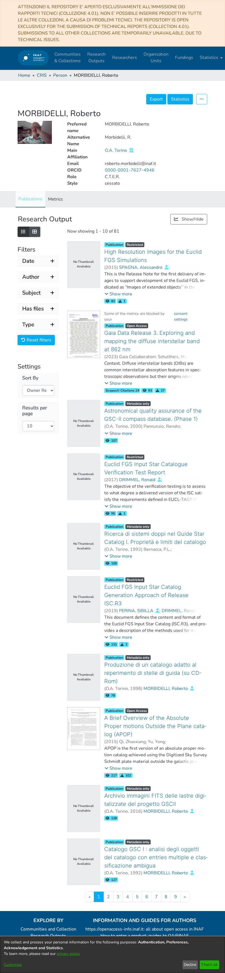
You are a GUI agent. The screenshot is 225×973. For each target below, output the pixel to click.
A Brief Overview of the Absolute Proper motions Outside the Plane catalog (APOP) (155, 726)
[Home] (33, 58)
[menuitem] (211, 58)
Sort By (30, 378)
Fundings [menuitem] (184, 58)
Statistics (180, 99)
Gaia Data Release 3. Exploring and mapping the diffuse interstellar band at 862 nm (152, 341)
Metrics (55, 199)
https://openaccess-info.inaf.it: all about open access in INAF (144, 929)
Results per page (34, 410)
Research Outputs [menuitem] (96, 57)
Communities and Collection (48, 929)
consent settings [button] (181, 316)
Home (24, 75)
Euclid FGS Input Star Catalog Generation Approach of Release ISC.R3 (146, 595)
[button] (118, 294)
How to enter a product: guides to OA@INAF (144, 936)
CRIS (42, 75)
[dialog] (112, 955)
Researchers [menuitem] (124, 58)
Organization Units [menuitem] (156, 57)
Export (156, 99)
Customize (13, 964)
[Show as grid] (34, 232)
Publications (30, 199)
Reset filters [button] (38, 340)
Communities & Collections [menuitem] (67, 57)
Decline (190, 964)
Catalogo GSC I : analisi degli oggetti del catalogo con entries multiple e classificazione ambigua (155, 857)
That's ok (209, 964)
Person (60, 75)
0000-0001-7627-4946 (129, 170)
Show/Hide (192, 219)
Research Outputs (48, 936)
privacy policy (68, 953)
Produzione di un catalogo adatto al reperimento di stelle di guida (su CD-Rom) (153, 672)
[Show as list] (23, 232)
